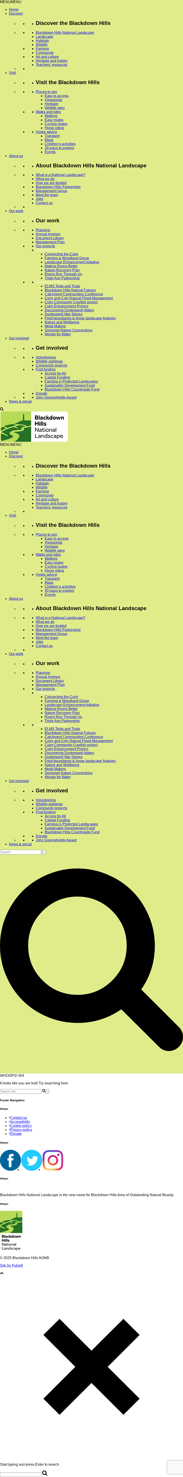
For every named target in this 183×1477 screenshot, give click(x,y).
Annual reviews (48, 234)
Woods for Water (58, 334)
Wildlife (42, 45)
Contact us (44, 203)
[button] (10, 2)
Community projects (51, 365)
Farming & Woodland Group (67, 258)
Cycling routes (56, 124)
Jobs (39, 199)
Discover (16, 13)
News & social (20, 401)
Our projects (45, 246)
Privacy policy (21, 1130)
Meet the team (47, 195)
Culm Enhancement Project (66, 306)
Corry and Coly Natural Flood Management (79, 298)
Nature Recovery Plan (62, 270)
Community (45, 53)
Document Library (50, 238)
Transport (52, 136)
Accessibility (20, 1122)
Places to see (46, 92)
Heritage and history (52, 61)
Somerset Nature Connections (68, 330)
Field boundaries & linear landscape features (80, 318)
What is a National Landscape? (60, 175)
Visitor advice (46, 132)
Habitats (42, 41)
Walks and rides (48, 112)
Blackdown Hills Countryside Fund (72, 389)
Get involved (19, 338)
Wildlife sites (55, 108)
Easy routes (54, 120)
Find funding (46, 369)
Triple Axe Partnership (62, 278)
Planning (43, 230)
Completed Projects (51, 282)
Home (14, 9)
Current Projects (48, 250)
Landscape (44, 37)
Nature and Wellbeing (62, 322)
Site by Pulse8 (11, 1265)
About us (16, 156)
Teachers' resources (51, 65)
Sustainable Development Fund (70, 385)
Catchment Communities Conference (74, 294)
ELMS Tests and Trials (62, 286)
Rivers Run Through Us (63, 274)
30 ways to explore (59, 148)
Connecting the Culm (61, 254)
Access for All (55, 373)
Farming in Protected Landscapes (71, 381)
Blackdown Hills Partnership (58, 187)
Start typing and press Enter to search (29, 1464)
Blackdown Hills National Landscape (65, 32)
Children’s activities (60, 144)
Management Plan (50, 242)
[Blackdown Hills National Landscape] (34, 440)
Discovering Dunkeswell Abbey (69, 310)
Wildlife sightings (49, 361)
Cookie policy (21, 1126)
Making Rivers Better (61, 266)
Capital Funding (57, 377)
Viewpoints (53, 100)
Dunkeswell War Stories (64, 314)
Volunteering (46, 357)
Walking (51, 116)
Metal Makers (55, 326)
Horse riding (54, 128)
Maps (49, 140)
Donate (41, 393)
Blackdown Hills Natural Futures (70, 290)
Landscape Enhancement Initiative (72, 262)
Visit (12, 73)
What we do (45, 179)
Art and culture (47, 57)
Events (50, 152)
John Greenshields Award (56, 397)
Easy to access (57, 96)
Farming (42, 49)
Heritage (51, 104)
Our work (16, 211)
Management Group (51, 191)
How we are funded (51, 183)
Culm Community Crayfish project (71, 302)
